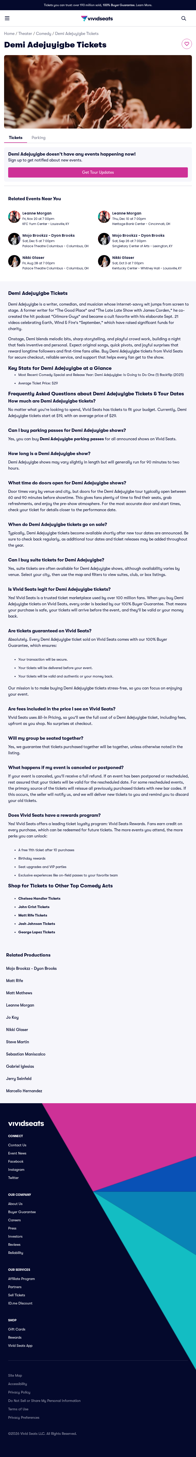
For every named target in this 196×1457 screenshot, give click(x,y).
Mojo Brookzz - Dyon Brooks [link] (31, 968)
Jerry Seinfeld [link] (18, 1078)
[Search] (184, 18)
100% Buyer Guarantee (118, 5)
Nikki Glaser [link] (17, 1029)
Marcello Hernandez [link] (24, 1091)
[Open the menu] (7, 18)
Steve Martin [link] (17, 1042)
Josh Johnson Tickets (36, 924)
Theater (25, 33)
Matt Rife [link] (14, 980)
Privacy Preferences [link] (23, 1417)
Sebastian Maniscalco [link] (25, 1054)
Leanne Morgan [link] (20, 1005)
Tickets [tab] (15, 137)
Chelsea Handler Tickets (39, 898)
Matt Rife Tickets (32, 915)
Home (9, 33)
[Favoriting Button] (187, 44)
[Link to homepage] (98, 18)
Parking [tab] (38, 137)
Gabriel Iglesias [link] (20, 1066)
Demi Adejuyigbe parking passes (72, 439)
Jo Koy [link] (12, 1017)
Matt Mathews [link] (19, 993)
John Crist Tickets (34, 907)
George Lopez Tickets (36, 932)
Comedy (43, 33)
